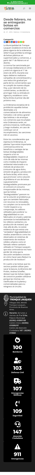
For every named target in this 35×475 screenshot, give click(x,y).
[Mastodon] (16, 42)
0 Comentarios (25, 32)
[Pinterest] (14, 42)
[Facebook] (5, 42)
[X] (7, 42)
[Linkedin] (12, 42)
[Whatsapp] (21, 42)
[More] (23, 42)
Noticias (16, 32)
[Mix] (19, 42)
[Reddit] (9, 42)
